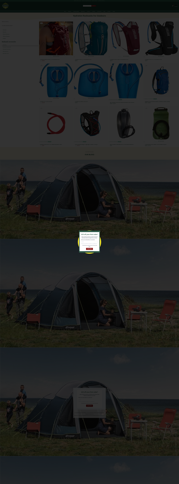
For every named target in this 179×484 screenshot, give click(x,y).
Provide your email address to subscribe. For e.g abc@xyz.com (89, 243)
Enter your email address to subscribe (88, 239)
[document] (89, 242)
